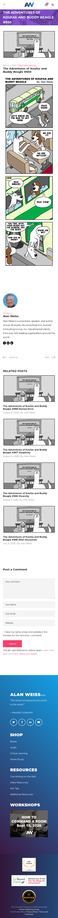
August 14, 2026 (11, 456)
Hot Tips (14, 788)
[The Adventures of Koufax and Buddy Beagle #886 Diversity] (29, 475)
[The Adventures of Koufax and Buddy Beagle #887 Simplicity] (29, 432)
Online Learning (19, 753)
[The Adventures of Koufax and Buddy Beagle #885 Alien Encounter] (29, 519)
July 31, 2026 (9, 543)
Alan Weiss (29, 412)
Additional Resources (21, 794)
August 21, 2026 (11, 412)
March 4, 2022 (9, 65)
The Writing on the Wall (23, 776)
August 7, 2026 (10, 499)
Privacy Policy (32, 912)
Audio (13, 747)
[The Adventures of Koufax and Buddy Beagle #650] (11, 300)
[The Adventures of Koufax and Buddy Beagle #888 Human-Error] (29, 388)
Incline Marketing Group (29, 909)
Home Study (17, 759)
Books (13, 741)
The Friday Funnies (27, 65)
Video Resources (19, 782)
